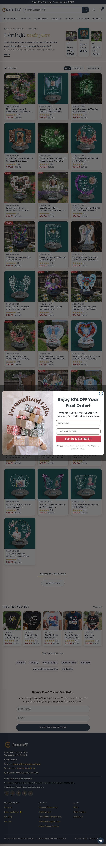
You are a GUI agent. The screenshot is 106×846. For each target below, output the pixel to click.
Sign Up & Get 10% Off (78, 439)
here (61, 446)
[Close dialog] (101, 393)
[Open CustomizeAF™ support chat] (100, 840)
